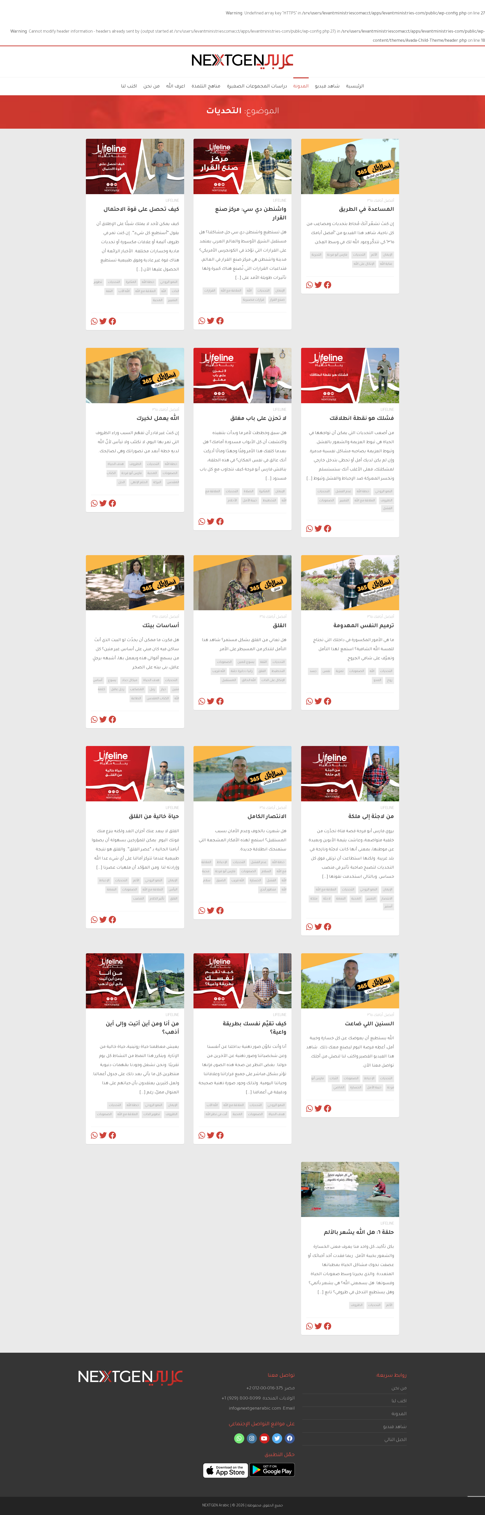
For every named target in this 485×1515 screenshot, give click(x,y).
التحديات (359, 255)
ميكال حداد (129, 680)
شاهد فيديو (395, 1427)
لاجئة (326, 899)
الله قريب (218, 671)
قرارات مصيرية (253, 300)
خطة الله (148, 282)
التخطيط (269, 501)
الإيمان (387, 255)
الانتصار (386, 899)
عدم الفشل (343, 491)
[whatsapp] (239, 1438)
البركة (157, 482)
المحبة (157, 300)
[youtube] (264, 1438)
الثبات (334, 1078)
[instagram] (252, 1438)
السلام (266, 871)
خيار (163, 689)
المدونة (399, 1414)
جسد (313, 671)
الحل (121, 482)
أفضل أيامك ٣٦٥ (380, 201)
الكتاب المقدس (158, 698)
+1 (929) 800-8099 (241, 1398)
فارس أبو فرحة (337, 255)
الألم (374, 255)
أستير (388, 907)
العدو (377, 680)
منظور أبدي (268, 890)
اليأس (173, 890)
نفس (326, 671)
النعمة (341, 899)
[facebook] (290, 1438)
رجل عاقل (117, 689)
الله (249, 291)
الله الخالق (249, 680)
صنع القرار (277, 300)
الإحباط (222, 862)
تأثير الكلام (157, 899)
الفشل (387, 508)
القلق (262, 671)
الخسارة (255, 881)
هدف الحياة (116, 464)
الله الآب (124, 291)
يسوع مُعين (245, 662)
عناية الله (386, 264)
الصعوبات (326, 501)
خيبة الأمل (250, 501)
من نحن (399, 1388)
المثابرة (131, 282)
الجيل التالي (395, 1440)
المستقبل (229, 680)
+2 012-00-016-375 (264, 1388)
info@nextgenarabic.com (255, 1408)
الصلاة (248, 491)
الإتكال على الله (364, 264)
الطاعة (136, 698)
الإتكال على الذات (273, 680)
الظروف (386, 501)
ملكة (314, 899)
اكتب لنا (399, 1401)
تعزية (340, 671)
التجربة (316, 255)
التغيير (172, 300)
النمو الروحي (168, 282)
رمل (152, 689)
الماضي (338, 1088)
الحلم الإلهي (139, 482)
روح (389, 680)
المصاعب (137, 689)
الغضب (138, 899)
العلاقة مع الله (231, 291)
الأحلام (232, 501)
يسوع (112, 680)
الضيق (221, 881)
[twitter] (277, 1438)
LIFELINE (279, 201)
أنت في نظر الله (216, 1114)
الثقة (109, 291)
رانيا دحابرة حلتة (242, 671)
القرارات (209, 291)
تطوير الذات (151, 1114)
